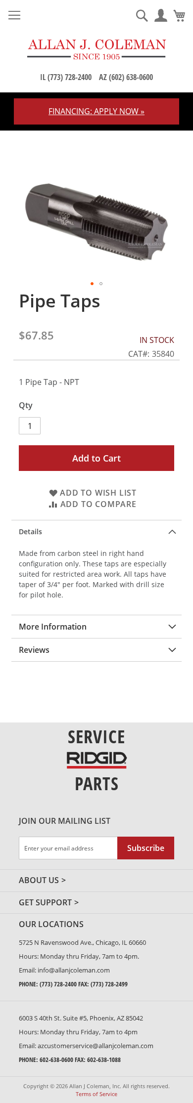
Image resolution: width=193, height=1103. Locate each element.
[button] (92, 283)
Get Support (45, 902)
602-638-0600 (56, 1059)
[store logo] (96, 49)
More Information (53, 626)
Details (30, 531)
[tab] (96, 531)
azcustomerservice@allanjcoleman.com (95, 1045)
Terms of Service (96, 1094)
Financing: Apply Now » (96, 111)
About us (39, 880)
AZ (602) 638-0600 (126, 77)
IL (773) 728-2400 (66, 77)
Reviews (34, 649)
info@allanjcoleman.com (74, 970)
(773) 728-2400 (58, 983)
